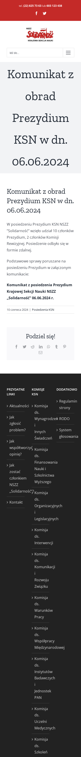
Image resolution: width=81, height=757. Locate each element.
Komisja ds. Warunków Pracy (40, 607)
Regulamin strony (65, 404)
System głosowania (65, 433)
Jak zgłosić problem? (15, 424)
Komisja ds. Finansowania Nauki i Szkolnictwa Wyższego (40, 465)
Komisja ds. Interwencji (40, 536)
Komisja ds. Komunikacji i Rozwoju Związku (40, 570)
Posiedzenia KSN (43, 310)
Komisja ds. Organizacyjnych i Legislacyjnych (40, 505)
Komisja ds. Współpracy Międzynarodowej (40, 638)
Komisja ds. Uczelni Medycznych (40, 718)
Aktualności (15, 405)
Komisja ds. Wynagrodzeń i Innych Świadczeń (40, 422)
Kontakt (15, 502)
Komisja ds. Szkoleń (40, 746)
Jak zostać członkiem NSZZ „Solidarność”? (15, 478)
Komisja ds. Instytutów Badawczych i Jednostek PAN (40, 678)
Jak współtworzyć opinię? (15, 448)
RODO (64, 418)
